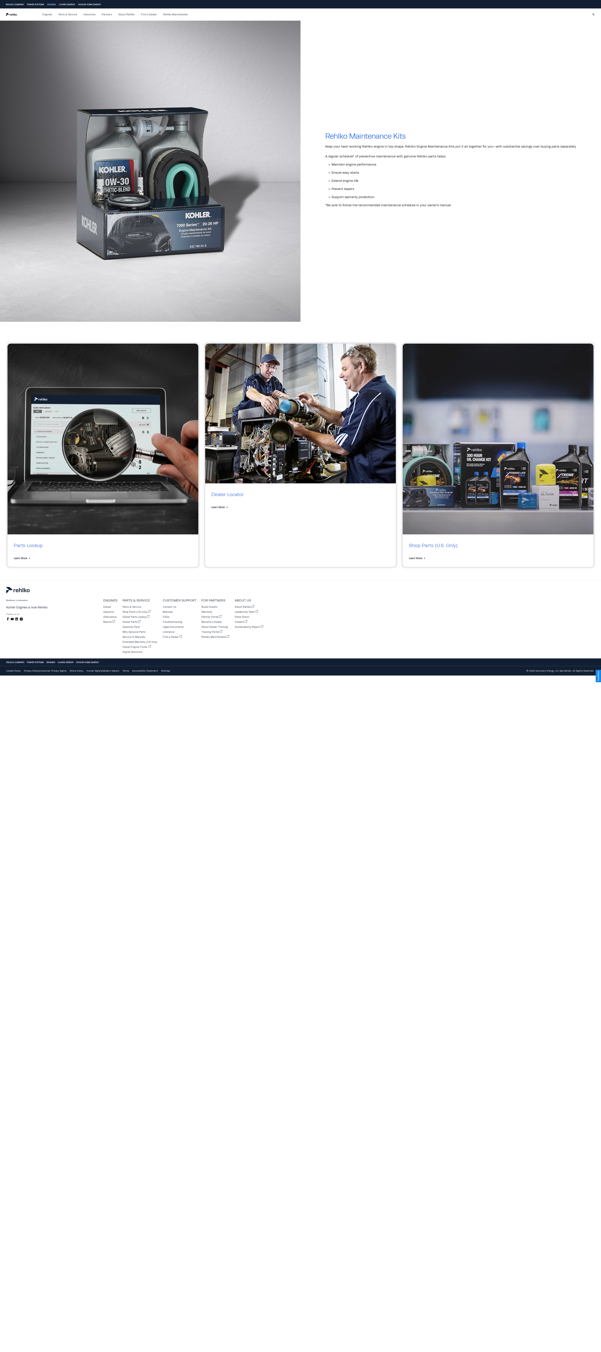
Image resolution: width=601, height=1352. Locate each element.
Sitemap (165, 671)
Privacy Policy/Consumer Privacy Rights (45, 671)
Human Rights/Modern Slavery (103, 671)
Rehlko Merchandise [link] (175, 14)
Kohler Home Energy (87, 662)
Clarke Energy (66, 662)
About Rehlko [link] (126, 14)
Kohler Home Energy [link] (89, 4)
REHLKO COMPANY (15, 662)
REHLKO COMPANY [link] (15, 4)
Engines (50, 662)
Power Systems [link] (35, 4)
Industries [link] (89, 14)
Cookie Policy (13, 671)
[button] (22, 14)
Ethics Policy (77, 671)
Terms (126, 671)
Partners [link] (107, 14)
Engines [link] (51, 4)
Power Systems (35, 662)
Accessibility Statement (145, 671)
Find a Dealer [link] (149, 14)
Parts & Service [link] (67, 14)
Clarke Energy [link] (67, 4)
